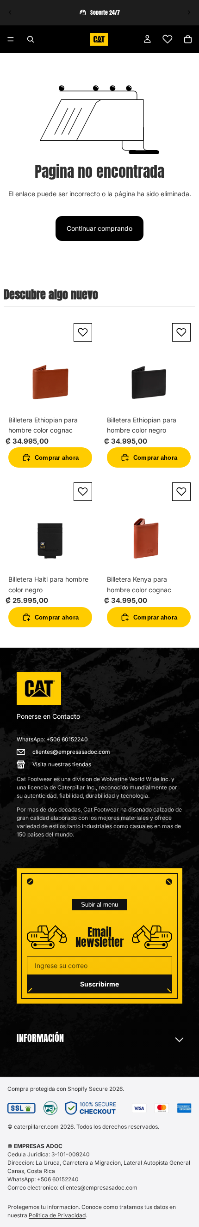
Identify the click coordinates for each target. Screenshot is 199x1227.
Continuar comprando (99, 228)
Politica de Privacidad (57, 1215)
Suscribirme (99, 984)
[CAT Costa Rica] (39, 688)
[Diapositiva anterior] (10, 12)
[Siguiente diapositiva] (189, 12)
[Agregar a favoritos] (83, 332)
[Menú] (10, 39)
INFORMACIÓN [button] (40, 1038)
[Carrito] (188, 39)
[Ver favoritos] (167, 39)
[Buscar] (30, 39)
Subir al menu (99, 904)
